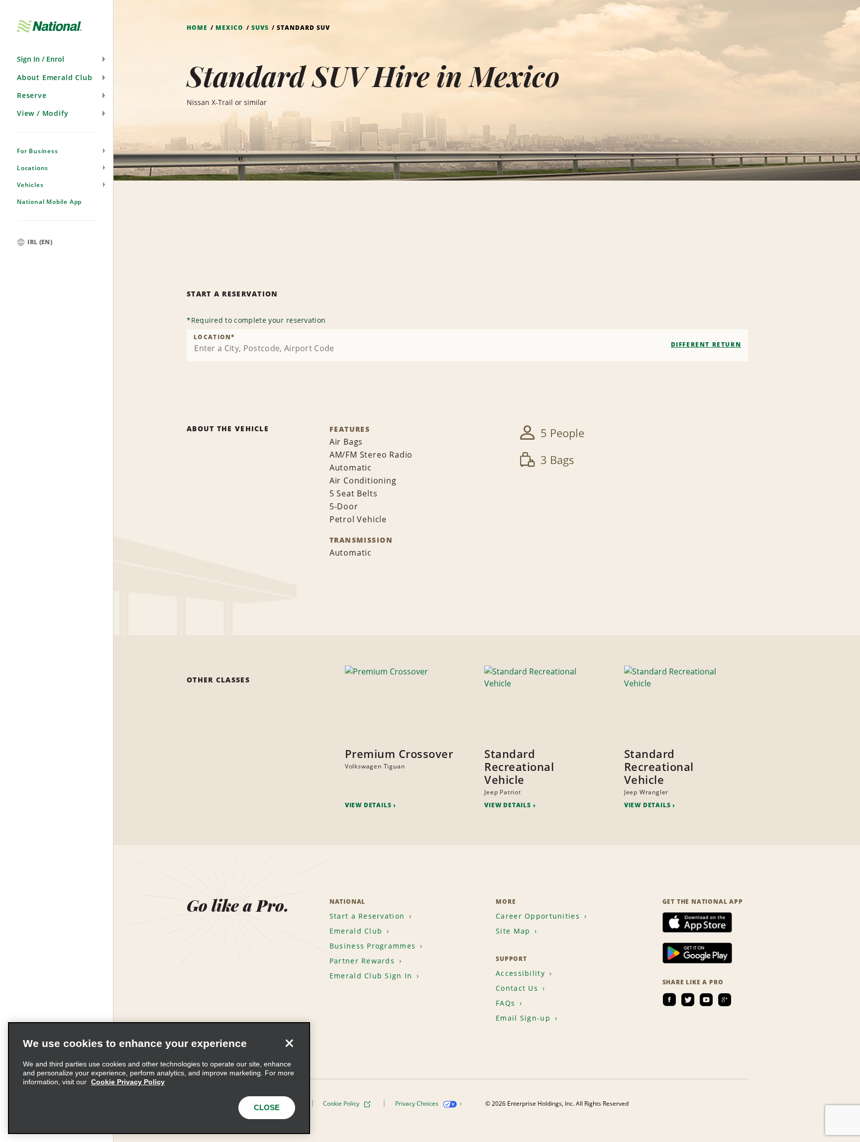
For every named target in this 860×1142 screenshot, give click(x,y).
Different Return (706, 344)
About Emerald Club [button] (54, 77)
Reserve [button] (32, 95)
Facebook (669, 1000)
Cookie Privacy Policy (128, 1082)
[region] (159, 1078)
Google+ (725, 1000)
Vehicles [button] (30, 185)
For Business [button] (37, 151)
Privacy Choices (417, 1103)
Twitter (688, 1000)
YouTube (706, 1000)
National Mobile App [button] (49, 201)
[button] (56, 59)
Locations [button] (32, 168)
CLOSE (267, 1107)
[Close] (289, 1043)
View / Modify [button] (42, 113)
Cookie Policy (342, 1103)
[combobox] (467, 345)
